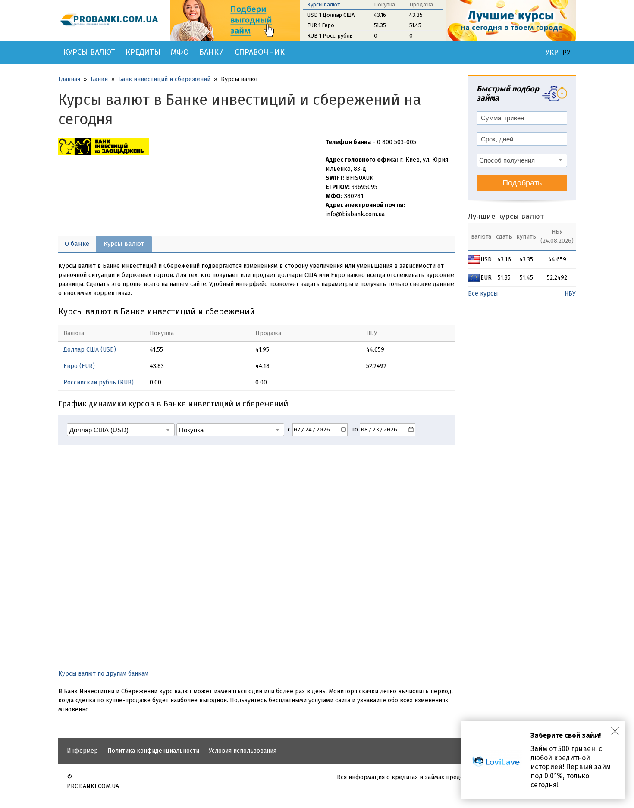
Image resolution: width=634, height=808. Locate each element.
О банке (77, 244)
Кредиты (143, 52)
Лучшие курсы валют (506, 216)
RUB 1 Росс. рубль (330, 35)
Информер (82, 751)
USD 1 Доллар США (331, 15)
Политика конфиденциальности (153, 751)
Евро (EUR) (79, 366)
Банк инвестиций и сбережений (164, 79)
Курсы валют (89, 52)
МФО (180, 52)
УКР (552, 52)
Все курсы (483, 293)
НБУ (570, 293)
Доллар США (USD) (89, 349)
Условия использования (242, 751)
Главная (69, 79)
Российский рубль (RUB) (98, 382)
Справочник (260, 52)
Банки (211, 52)
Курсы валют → (327, 4)
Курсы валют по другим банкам (103, 673)
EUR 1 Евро (320, 25)
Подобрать (522, 183)
